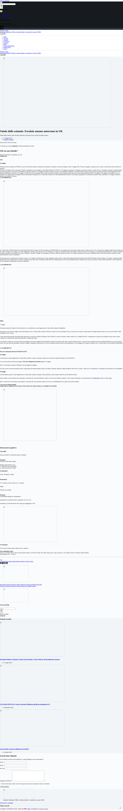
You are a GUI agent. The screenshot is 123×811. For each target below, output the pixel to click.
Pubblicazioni (7, 47)
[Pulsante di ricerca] (1, 611)
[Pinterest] (5, 563)
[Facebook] (3, 29)
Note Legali (3, 803)
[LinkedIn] (1, 29)
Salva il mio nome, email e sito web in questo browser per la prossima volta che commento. (26, 783)
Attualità (5, 40)
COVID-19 (6, 41)
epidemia (3, 561)
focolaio (8, 561)
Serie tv (5, 49)
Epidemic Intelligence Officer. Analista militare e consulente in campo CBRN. (20, 32)
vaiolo (31, 561)
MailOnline (96, 378)
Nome (2, 762)
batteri (5, 44)
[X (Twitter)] (3, 563)
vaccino (26, 561)
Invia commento (4, 786)
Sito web (2, 768)
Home (5, 37)
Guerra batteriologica (8, 46)
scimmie (21, 561)
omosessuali (14, 561)
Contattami (10, 803)
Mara (29, 809)
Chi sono (5, 38)
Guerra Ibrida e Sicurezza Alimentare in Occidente (14, 749)
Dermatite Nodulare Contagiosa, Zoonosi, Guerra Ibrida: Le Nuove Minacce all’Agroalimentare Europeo (30, 659)
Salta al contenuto (4, 0)
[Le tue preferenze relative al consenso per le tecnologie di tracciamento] (120, 808)
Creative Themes (43, 809)
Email (2, 765)
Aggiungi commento (6, 780)
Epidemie (5, 43)
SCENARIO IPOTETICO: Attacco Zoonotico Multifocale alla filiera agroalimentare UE (25, 704)
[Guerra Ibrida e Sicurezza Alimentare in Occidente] (32, 745)
